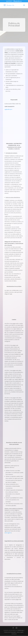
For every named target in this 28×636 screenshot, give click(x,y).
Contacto (14, 634)
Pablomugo (21, 630)
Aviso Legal (20, 632)
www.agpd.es (8, 532)
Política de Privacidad (10, 632)
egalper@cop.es (8, 109)
